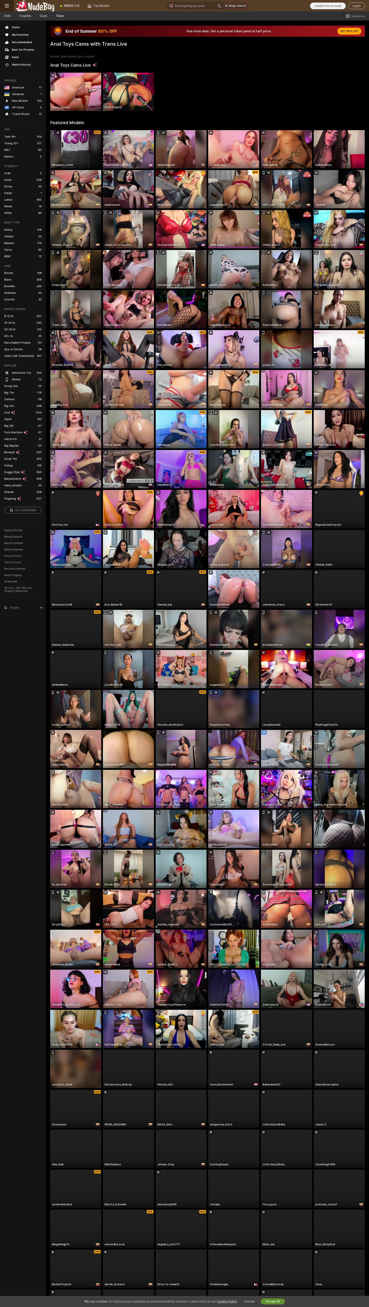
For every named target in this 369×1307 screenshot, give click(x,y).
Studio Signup (13, 575)
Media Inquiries (13, 549)
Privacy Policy (13, 555)
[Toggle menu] (7, 6)
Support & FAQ (13, 530)
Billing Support (13, 536)
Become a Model (14, 568)
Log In (357, 5)
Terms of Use (12, 562)
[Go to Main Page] (35, 6)
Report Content (13, 543)
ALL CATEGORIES (25, 510)
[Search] (219, 6)
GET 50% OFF (349, 31)
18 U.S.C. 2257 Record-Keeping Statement (18, 589)
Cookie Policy (227, 1301)
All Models (10, 581)
